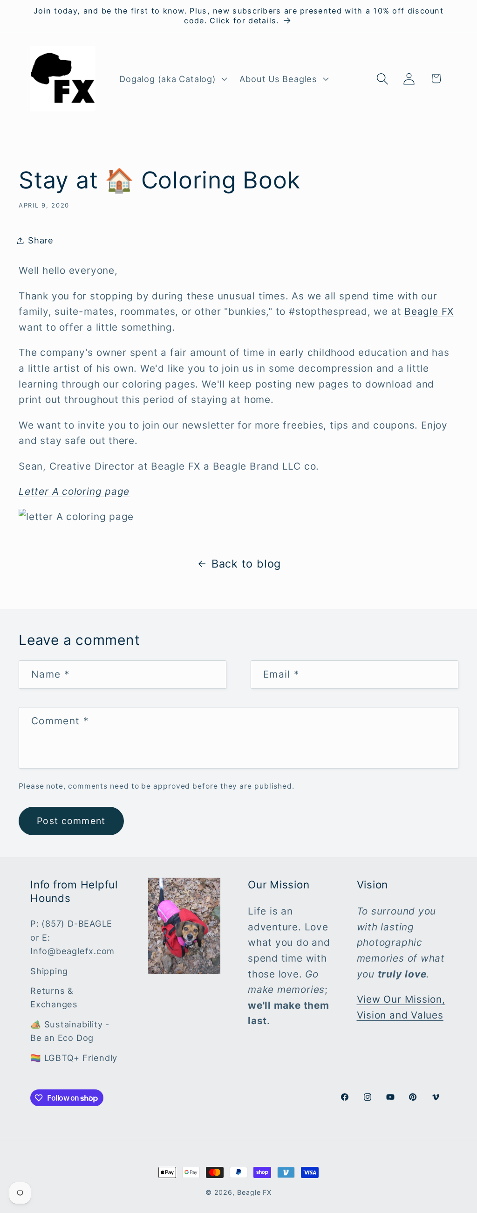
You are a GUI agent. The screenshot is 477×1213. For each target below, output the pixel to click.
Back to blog (246, 563)
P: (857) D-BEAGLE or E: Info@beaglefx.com (72, 937)
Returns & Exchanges (54, 997)
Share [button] (41, 240)
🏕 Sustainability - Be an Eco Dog (69, 1031)
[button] (172, 78)
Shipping (49, 971)
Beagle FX (429, 311)
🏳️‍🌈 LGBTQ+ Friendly (73, 1058)
